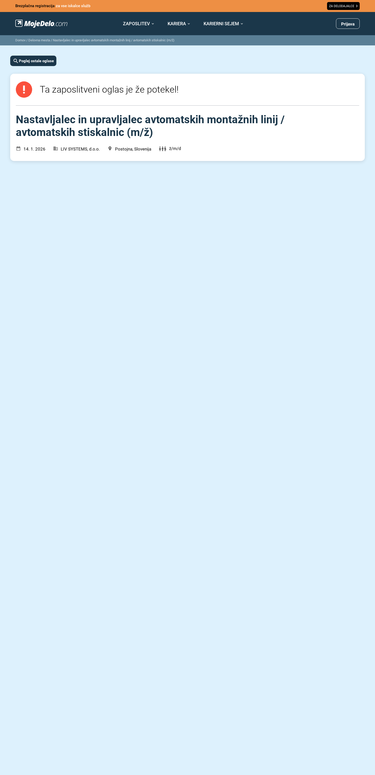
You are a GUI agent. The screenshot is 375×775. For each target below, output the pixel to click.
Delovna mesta (39, 40)
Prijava (348, 24)
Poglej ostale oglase (36, 61)
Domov (20, 40)
